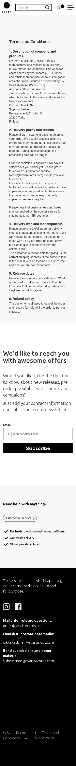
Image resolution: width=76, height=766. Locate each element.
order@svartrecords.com (23, 626)
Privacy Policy (43, 738)
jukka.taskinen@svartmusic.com (28, 642)
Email (7, 424)
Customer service (18, 518)
